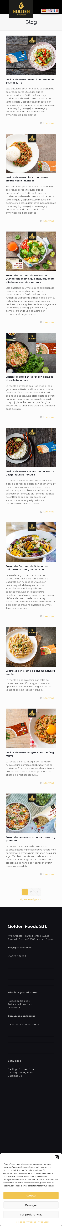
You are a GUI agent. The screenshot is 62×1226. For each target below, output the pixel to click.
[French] (56, 10)
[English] (50, 10)
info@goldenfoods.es (20, 947)
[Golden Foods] (21, 17)
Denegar (31, 1205)
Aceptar (31, 1195)
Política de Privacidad (25, 1221)
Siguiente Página (29, 899)
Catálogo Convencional (21, 1069)
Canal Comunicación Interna (23, 1024)
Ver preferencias (31, 1214)
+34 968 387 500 (17, 956)
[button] (57, 1157)
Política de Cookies (18, 1000)
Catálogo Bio (15, 1075)
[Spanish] (44, 10)
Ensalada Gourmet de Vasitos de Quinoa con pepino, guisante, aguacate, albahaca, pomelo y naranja (30, 278)
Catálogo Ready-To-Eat (21, 1072)
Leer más (48, 123)
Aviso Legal (43, 1221)
